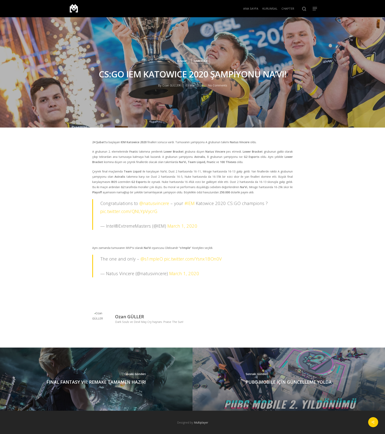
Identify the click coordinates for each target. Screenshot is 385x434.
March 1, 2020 (182, 226)
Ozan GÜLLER (171, 85)
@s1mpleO (152, 259)
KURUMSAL (270, 8)
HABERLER (201, 61)
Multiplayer (201, 422)
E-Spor (182, 61)
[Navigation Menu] (315, 9)
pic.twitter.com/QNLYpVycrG (129, 211)
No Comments (217, 85)
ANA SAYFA (250, 8)
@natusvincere (154, 203)
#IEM (189, 203)
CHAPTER (288, 8)
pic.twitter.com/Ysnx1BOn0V (193, 259)
